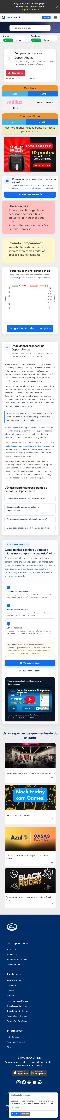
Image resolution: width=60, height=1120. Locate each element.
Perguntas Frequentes (17, 1042)
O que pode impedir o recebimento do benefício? (28, 528)
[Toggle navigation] (55, 17)
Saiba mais (15, 1108)
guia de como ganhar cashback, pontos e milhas (27, 446)
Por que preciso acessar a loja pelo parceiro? (27, 519)
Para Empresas (13, 954)
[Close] (55, 1095)
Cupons (10, 990)
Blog (9, 1047)
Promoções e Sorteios (17, 1016)
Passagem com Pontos (17, 1000)
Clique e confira (30, 9)
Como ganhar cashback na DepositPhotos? (26, 498)
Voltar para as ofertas (31, 670)
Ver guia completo (31, 663)
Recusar (25, 1113)
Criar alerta (17, 73)
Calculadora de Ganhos (17, 1011)
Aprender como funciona (29, 194)
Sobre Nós (11, 949)
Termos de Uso (13, 964)
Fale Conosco (13, 1037)
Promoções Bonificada (17, 1021)
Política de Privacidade (17, 959)
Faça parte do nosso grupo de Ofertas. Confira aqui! (29, 5)
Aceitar (15, 1113)
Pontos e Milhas (14, 980)
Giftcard (10, 995)
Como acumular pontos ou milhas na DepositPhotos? (23, 509)
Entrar (46, 17)
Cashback (11, 985)
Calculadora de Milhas (17, 1005)
